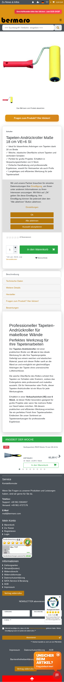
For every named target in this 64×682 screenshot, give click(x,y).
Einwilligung (36, 186)
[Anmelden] (33, 2)
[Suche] (58, 27)
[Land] (43, 2)
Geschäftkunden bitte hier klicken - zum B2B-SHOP (38, 12)
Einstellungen (32, 207)
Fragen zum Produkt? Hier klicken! (32, 118)
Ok (32, 215)
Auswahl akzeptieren (32, 227)
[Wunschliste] (47, 2)
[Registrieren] (38, 2)
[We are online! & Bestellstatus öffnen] (57, 675)
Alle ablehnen (32, 220)
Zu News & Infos (10, 2)
